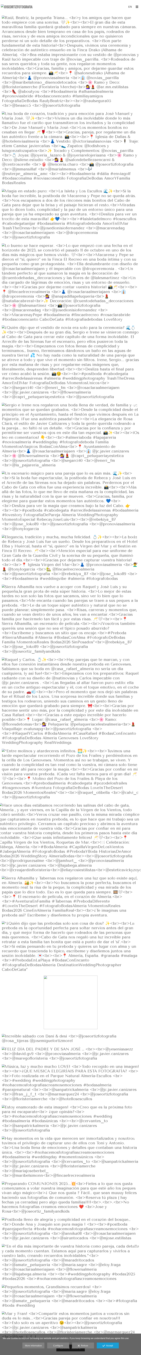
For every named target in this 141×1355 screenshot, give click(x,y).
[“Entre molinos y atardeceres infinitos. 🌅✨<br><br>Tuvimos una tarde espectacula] (70, 774)
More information (33, 1345)
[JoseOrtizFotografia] (16, 7)
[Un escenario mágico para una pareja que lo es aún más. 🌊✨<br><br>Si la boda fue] (70, 501)
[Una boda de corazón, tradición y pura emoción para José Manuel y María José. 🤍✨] (70, 148)
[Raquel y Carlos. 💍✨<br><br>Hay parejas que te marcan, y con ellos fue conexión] (70, 701)
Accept (109, 1345)
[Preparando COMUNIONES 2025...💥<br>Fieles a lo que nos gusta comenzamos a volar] (70, 1197)
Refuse (84, 1345)
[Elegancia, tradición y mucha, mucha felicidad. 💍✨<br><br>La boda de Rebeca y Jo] (70, 558)
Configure (58, 1345)
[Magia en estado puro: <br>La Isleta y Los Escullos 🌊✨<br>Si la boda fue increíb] (70, 214)
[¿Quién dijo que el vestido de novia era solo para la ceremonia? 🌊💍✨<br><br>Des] (70, 362)
